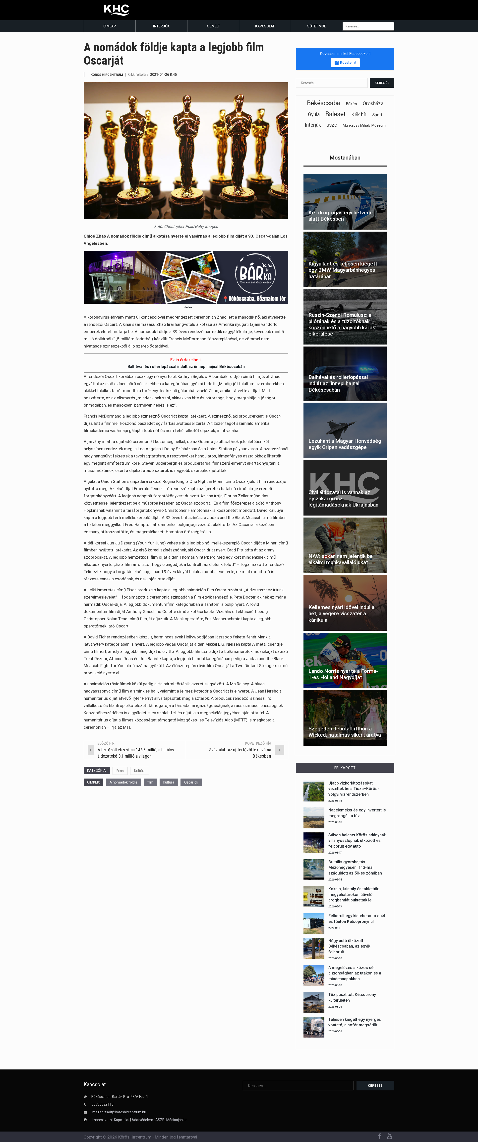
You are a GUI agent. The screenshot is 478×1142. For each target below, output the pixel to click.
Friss (120, 771)
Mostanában (345, 158)
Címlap (109, 26)
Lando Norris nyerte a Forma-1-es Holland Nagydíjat (343, 674)
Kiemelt (213, 26)
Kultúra (139, 771)
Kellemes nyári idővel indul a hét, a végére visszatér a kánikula (341, 613)
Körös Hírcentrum (107, 75)
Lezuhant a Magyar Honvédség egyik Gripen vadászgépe (344, 444)
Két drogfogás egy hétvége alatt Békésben (340, 216)
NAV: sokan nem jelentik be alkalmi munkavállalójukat (340, 559)
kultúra (168, 782)
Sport (377, 114)
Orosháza (373, 103)
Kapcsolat (265, 26)
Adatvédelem (142, 1120)
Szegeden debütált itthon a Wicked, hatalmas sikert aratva (344, 732)
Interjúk (161, 26)
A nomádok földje (123, 782)
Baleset (335, 114)
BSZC (332, 125)
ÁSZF (159, 1120)
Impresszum (102, 1120)
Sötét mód (316, 26)
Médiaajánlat (176, 1120)
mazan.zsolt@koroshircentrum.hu (119, 1112)
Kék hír (358, 114)
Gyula (314, 114)
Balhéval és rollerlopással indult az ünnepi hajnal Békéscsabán (186, 366)
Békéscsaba (323, 103)
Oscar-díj (191, 782)
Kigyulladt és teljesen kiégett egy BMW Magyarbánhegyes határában (342, 270)
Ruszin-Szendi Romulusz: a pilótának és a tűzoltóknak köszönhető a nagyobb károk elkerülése (341, 324)
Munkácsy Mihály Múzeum (364, 125)
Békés (351, 103)
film (150, 782)
